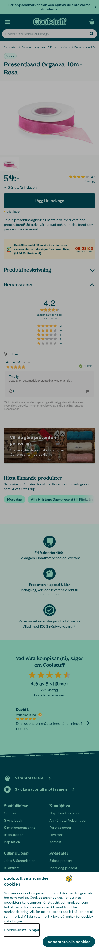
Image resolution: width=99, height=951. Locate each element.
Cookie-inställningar (22, 930)
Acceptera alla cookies (69, 941)
